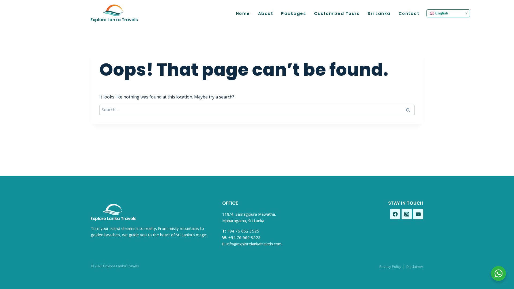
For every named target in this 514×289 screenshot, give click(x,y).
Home (243, 13)
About (265, 13)
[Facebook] (395, 214)
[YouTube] (418, 214)
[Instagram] (407, 214)
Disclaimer (414, 266)
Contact (409, 13)
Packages (293, 13)
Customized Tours (337, 13)
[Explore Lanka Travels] (114, 13)
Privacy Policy (390, 266)
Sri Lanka (379, 13)
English (441, 13)
